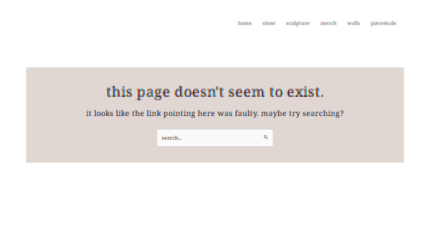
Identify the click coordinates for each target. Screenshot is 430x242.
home (245, 23)
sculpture (298, 23)
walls (353, 23)
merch (328, 23)
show (269, 23)
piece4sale (383, 23)
